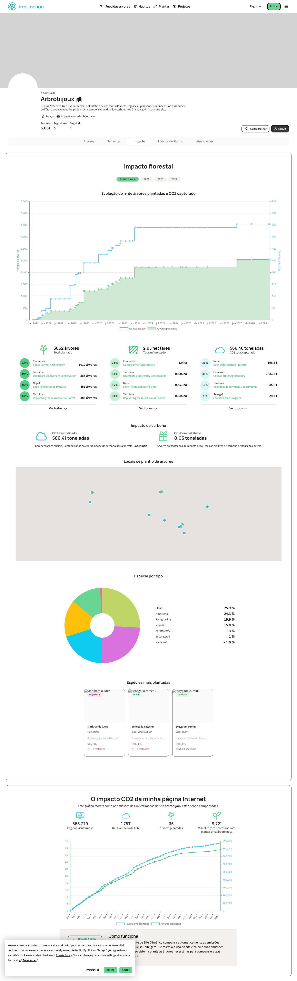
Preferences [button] (29, 960)
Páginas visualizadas (80, 828)
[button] (89, 502)
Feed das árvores (118, 6)
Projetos (184, 6)
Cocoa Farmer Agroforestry (49, 365)
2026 (146, 179)
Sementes (114, 141)
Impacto (139, 141)
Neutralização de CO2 (125, 828)
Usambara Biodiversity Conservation (54, 376)
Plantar (164, 6)
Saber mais (140, 446)
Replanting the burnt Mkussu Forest (54, 398)
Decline (110, 970)
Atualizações (204, 141)
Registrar (255, 6)
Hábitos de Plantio (170, 141)
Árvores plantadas (171, 828)
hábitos (144, 6)
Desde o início (128, 179)
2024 (174, 179)
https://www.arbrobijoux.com (78, 116)
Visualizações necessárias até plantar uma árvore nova (216, 830)
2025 (160, 179)
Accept (125, 970)
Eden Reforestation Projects (49, 387)
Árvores (89, 141)
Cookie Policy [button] (64, 955)
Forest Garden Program (227, 398)
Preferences (92, 970)
